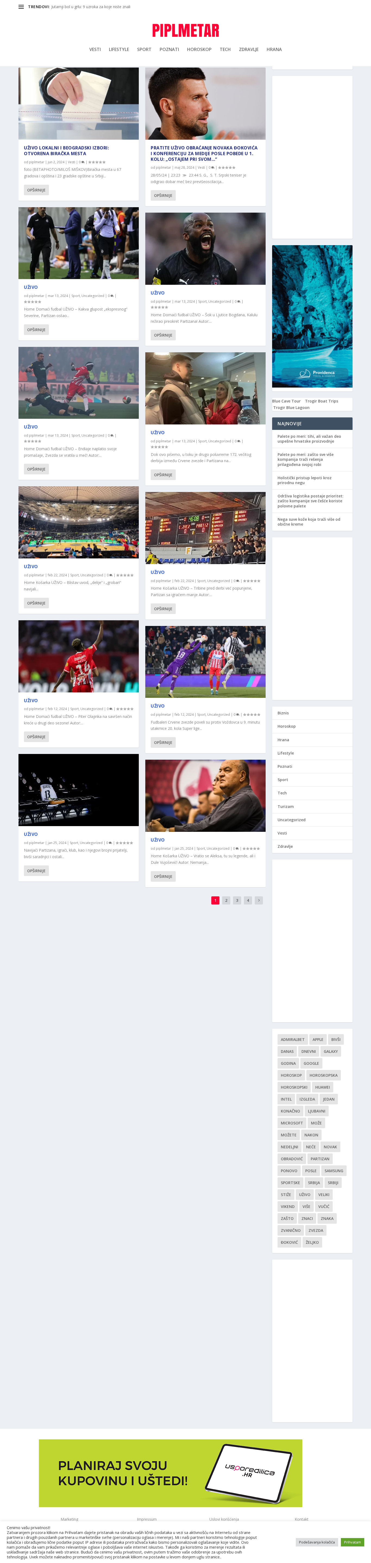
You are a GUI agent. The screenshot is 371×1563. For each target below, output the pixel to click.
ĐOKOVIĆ (289, 1242)
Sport (144, 49)
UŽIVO (31, 287)
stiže (286, 1194)
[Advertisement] (312, 157)
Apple (318, 1039)
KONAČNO (290, 1111)
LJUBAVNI (316, 1111)
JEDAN (329, 1099)
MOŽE (316, 1123)
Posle (311, 1170)
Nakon (311, 1134)
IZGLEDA (307, 1099)
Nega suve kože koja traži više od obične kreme (309, 522)
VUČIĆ (323, 1206)
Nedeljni (289, 1146)
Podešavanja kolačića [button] (317, 1542)
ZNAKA (327, 1218)
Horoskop (199, 49)
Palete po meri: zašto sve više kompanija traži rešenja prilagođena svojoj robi (306, 459)
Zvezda (316, 1230)
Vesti (95, 49)
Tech (225, 49)
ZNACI (307, 1218)
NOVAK (330, 1146)
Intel (286, 1099)
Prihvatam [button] (352, 1542)
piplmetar (36, 162)
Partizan (320, 1158)
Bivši (336, 1039)
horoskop (291, 1075)
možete (289, 1134)
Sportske (290, 1182)
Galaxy (331, 1051)
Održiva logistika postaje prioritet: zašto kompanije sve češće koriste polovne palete (311, 500)
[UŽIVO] (78, 243)
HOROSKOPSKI (294, 1087)
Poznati (169, 49)
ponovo (289, 1170)
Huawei (322, 1087)
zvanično (291, 1230)
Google (311, 1063)
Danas (287, 1051)
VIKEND (288, 1206)
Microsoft (292, 1123)
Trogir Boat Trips (321, 401)
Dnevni (308, 1051)
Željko (312, 1242)
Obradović (292, 1158)
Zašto (287, 1218)
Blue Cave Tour (286, 401)
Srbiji (333, 1182)
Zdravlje (249, 49)
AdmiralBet (293, 1039)
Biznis (283, 712)
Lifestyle (119, 49)
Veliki (323, 1194)
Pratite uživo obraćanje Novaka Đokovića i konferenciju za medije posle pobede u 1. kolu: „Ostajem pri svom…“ (204, 153)
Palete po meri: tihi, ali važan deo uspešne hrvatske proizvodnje (309, 439)
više (306, 1206)
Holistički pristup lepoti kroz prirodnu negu (305, 480)
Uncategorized (92, 295)
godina (288, 1063)
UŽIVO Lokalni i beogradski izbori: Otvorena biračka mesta (66, 150)
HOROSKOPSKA (324, 1075)
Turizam (286, 806)
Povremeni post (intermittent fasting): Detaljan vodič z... (100, 6)
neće (311, 1146)
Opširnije (36, 190)
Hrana (274, 49)
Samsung (334, 1170)
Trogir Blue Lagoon (291, 407)
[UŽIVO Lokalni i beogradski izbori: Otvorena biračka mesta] (78, 104)
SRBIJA (314, 1182)
